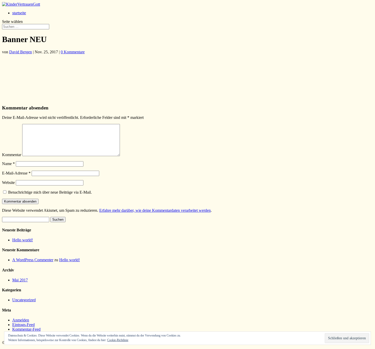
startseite (19, 13)
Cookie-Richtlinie (117, 340)
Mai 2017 (20, 280)
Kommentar (11, 155)
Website (8, 182)
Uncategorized (24, 300)
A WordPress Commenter (32, 260)
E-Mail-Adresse (16, 173)
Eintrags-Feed (23, 324)
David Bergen (20, 52)
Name (8, 163)
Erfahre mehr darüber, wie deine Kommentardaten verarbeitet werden (155, 210)
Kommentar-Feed (26, 329)
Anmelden (20, 320)
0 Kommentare (73, 52)
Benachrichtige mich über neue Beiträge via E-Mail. (50, 192)
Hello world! (22, 240)
